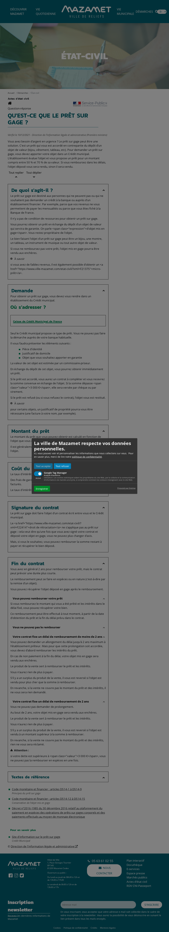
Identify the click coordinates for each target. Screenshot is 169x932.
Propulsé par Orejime (126, 488)
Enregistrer (42, 488)
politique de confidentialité (87, 456)
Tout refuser (62, 466)
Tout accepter (43, 466)
